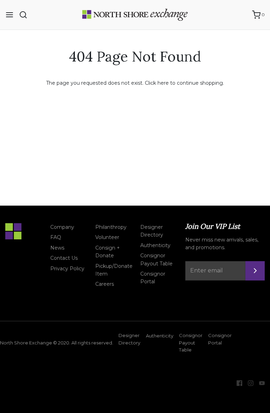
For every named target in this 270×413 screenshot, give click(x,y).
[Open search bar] (26, 14)
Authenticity (155, 245)
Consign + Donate (107, 252)
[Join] (255, 270)
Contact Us (64, 258)
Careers (104, 284)
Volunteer (107, 237)
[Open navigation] (9, 14)
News (57, 248)
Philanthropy (111, 227)
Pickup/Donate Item (114, 270)
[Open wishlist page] (243, 15)
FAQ (55, 237)
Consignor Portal (152, 278)
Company (62, 227)
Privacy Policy (67, 268)
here (163, 83)
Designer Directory (151, 231)
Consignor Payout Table (156, 259)
